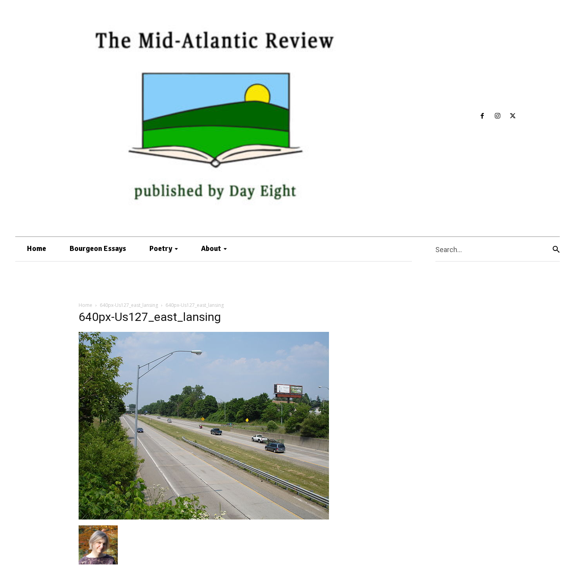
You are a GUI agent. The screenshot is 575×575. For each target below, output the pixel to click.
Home (85, 305)
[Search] (556, 249)
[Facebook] (482, 116)
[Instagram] (497, 116)
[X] (512, 116)
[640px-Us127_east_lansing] (204, 517)
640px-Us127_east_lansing (129, 305)
